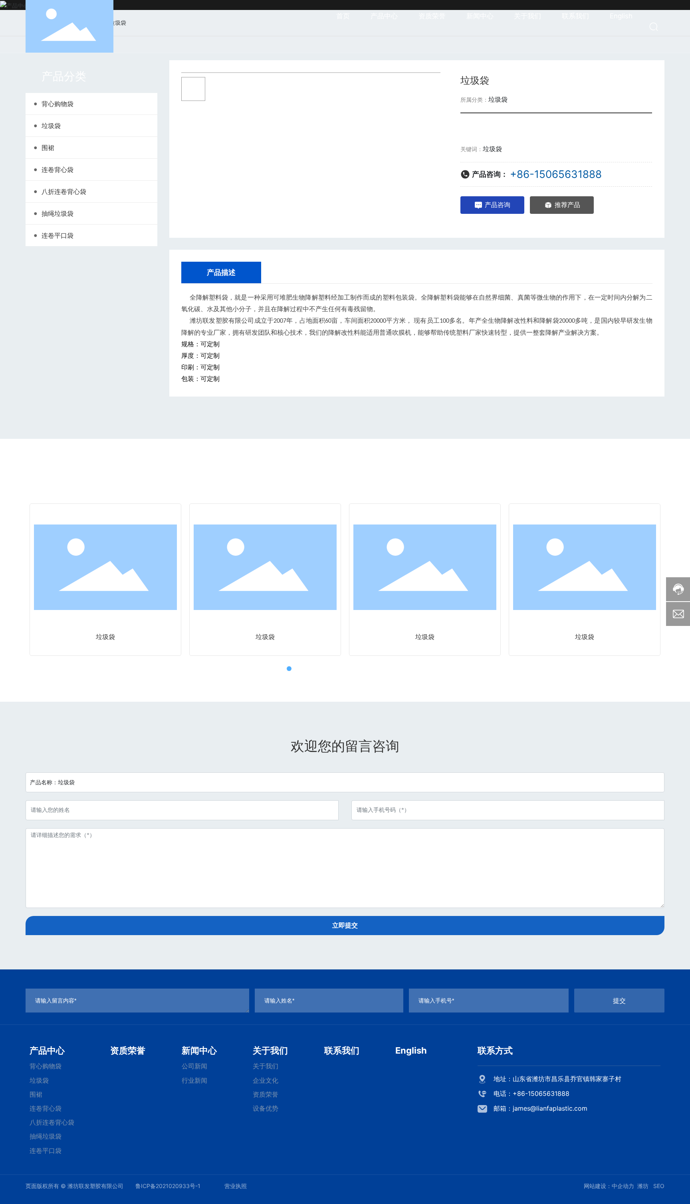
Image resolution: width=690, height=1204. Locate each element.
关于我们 (270, 1050)
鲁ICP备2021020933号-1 (167, 1185)
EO (660, 1185)
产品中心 (47, 1050)
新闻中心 (199, 1050)
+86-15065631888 (556, 174)
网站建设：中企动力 (609, 1185)
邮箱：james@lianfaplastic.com (540, 1108)
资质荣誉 (127, 1050)
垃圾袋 (498, 99)
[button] (273, 668)
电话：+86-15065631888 (531, 1093)
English (411, 1050)
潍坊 (642, 1185)
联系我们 (341, 1050)
